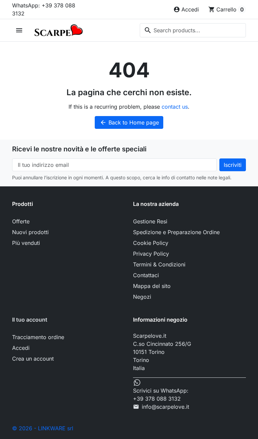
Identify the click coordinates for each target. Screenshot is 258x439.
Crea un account (33, 358)
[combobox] (193, 30)
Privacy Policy (151, 253)
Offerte (21, 221)
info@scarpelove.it (165, 406)
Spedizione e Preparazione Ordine (176, 232)
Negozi (142, 296)
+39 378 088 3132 (157, 398)
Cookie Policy (150, 243)
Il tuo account (29, 319)
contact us (175, 106)
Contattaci (146, 275)
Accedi (21, 347)
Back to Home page (129, 122)
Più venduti (26, 243)
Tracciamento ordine (38, 337)
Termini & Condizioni (159, 264)
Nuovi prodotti (30, 232)
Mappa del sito (152, 286)
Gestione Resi (150, 221)
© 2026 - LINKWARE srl (42, 428)
